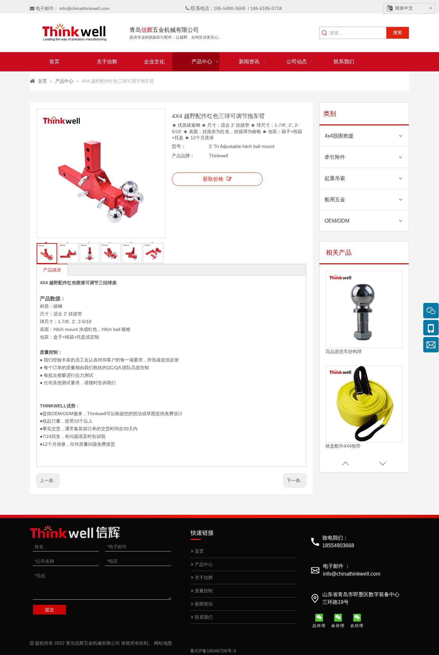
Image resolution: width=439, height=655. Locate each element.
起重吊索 (335, 178)
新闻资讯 (203, 603)
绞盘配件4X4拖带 (343, 446)
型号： (178, 146)
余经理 (338, 625)
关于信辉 (203, 577)
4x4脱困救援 (339, 136)
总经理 (319, 625)
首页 (198, 551)
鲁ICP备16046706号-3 (213, 650)
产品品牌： (183, 155)
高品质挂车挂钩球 (344, 351)
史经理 (357, 625)
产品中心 (203, 564)
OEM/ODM (337, 220)
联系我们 (203, 617)
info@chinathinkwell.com (84, 8)
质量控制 (203, 590)
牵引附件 (335, 157)
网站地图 (163, 643)
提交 (49, 609)
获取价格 (213, 179)
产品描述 (52, 269)
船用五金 (335, 199)
